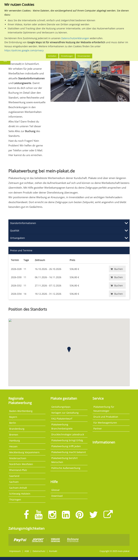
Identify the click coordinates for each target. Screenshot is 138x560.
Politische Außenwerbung (65, 468)
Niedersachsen (17, 458)
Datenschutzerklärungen (75, 38)
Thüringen (15, 499)
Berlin (12, 422)
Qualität (14, 230)
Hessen (13, 446)
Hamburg (14, 440)
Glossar (55, 490)
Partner (97, 428)
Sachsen (14, 481)
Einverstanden (84, 56)
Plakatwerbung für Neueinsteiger (103, 408)
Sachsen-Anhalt (18, 487)
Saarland (14, 476)
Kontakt (53, 551)
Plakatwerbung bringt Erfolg (67, 440)
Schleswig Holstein (19, 493)
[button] (69, 349)
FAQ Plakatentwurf (61, 418)
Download (57, 495)
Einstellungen (67, 56)
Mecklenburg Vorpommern (24, 452)
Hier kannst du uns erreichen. (25, 155)
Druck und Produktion (105, 416)
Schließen (52, 56)
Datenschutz (39, 551)
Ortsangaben (17, 238)
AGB (27, 551)
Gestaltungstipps (61, 406)
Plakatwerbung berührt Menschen (64, 460)
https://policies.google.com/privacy (24, 50)
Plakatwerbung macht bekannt (68, 452)
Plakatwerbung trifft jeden (66, 446)
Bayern (13, 416)
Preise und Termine (21, 250)
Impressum (15, 551)
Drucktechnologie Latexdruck (67, 434)
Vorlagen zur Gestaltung (65, 412)
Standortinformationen (23, 223)
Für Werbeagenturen (105, 422)
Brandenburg (16, 428)
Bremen (13, 434)
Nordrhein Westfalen (21, 464)
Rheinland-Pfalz (18, 470)
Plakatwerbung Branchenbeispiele (62, 426)
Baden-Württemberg (20, 411)
